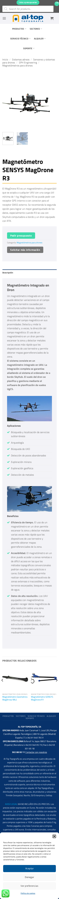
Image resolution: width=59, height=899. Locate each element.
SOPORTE (27, 48)
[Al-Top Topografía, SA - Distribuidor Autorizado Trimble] (28, 18)
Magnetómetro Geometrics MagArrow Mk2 (15, 698)
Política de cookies (28, 893)
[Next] (51, 102)
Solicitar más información (25, 250)
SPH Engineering (28, 62)
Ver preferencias (29, 886)
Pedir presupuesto (21, 235)
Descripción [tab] (7, 272)
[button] (54, 836)
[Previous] (7, 102)
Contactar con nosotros (36, 752)
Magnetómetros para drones (17, 65)
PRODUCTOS (18, 29)
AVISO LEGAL (11, 804)
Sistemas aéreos (20, 59)
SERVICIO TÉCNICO (19, 38)
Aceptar (29, 868)
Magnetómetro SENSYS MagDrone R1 (42, 698)
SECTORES (35, 29)
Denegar (29, 877)
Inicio (5, 59)
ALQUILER (39, 38)
